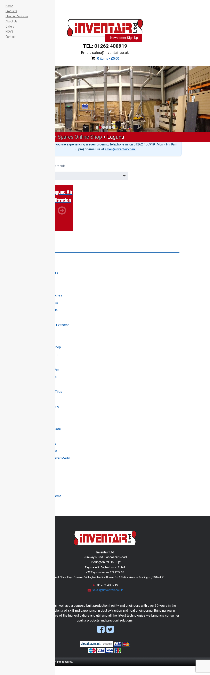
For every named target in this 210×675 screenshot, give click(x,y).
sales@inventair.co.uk (120, 149)
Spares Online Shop (80, 137)
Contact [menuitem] (11, 37)
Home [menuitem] (9, 6)
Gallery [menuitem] (10, 26)
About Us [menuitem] (11, 21)
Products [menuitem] (11, 11)
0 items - (108, 58)
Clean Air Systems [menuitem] (17, 16)
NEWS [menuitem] (9, 31)
